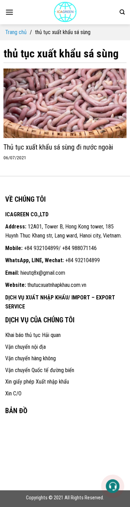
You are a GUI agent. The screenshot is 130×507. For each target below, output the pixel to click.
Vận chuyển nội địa (25, 347)
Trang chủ (16, 32)
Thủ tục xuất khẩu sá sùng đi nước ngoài (58, 147)
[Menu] (9, 12)
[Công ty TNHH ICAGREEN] (65, 12)
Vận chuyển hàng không (30, 358)
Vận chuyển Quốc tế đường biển (39, 370)
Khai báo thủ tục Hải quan (33, 335)
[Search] (122, 12)
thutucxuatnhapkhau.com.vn (56, 285)
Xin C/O (13, 393)
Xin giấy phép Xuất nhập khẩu (37, 381)
